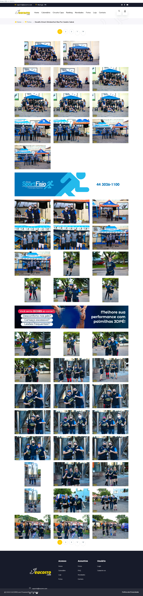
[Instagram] (122, 5)
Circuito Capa (58, 12)
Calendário (45, 12)
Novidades (79, 12)
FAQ (79, 570)
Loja (95, 12)
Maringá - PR (41, 5)
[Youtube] (127, 5)
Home (36, 12)
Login (99, 566)
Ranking (69, 12)
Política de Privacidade (130, 592)
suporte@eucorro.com (24, 5)
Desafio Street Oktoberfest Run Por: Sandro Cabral (54, 22)
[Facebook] (124, 5)
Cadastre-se (101, 570)
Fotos (88, 12)
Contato (102, 12)
